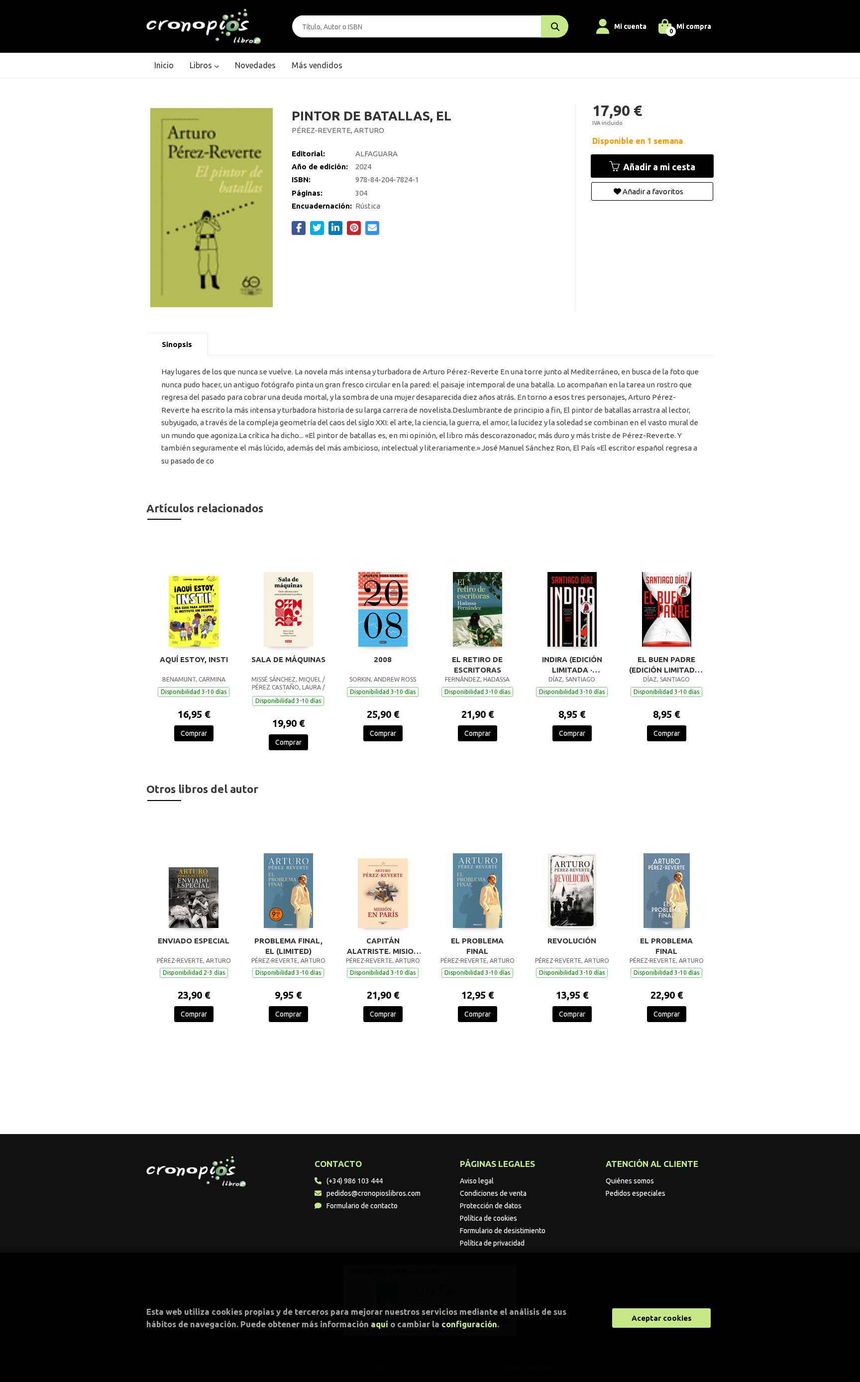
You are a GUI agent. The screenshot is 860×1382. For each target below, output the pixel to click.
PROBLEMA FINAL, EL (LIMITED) (288, 945)
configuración (469, 1324)
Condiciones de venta (493, 1193)
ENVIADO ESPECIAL (193, 940)
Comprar (194, 733)
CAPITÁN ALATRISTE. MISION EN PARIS (383, 945)
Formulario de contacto (362, 1206)
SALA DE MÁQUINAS (288, 659)
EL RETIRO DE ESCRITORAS (477, 664)
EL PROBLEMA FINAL (477, 945)
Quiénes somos (630, 1181)
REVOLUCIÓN (571, 940)
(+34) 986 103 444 (354, 1181)
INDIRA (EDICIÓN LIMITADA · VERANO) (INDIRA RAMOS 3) (572, 664)
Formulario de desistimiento (502, 1231)
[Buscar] (554, 26)
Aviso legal (477, 1181)
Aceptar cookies (662, 1318)
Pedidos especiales (635, 1193)
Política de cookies (488, 1218)
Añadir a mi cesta (658, 167)
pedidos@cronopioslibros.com (373, 1193)
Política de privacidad (492, 1243)
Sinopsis (177, 344)
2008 (383, 659)
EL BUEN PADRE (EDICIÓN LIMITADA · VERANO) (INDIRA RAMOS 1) (666, 664)
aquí (379, 1324)
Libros (202, 65)
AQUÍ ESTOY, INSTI (194, 659)
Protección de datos (491, 1206)
